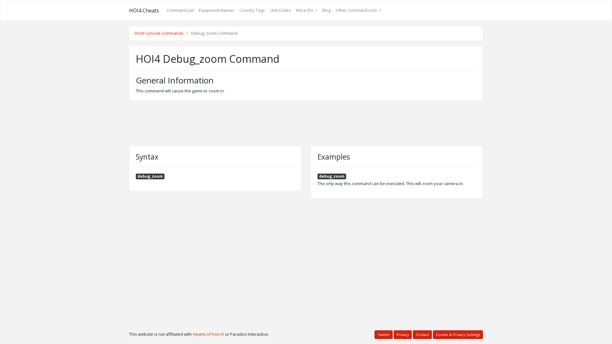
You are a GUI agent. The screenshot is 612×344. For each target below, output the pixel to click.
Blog (326, 10)
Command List (180, 10)
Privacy (403, 334)
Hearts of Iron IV (208, 334)
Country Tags (252, 10)
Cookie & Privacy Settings (458, 334)
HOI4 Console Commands (159, 33)
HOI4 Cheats (144, 10)
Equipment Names (216, 10)
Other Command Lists (357, 10)
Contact (422, 334)
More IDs (305, 10)
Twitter (383, 334)
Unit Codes (280, 10)
